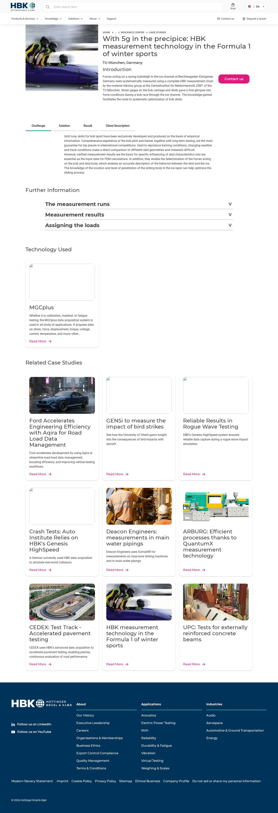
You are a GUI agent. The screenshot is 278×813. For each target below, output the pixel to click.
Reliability (148, 738)
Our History (85, 715)
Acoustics (148, 715)
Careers (82, 730)
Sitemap (125, 781)
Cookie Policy (81, 781)
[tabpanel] (139, 156)
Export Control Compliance (97, 753)
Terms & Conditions (91, 768)
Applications (151, 704)
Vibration (148, 753)
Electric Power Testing (158, 723)
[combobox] (133, 6)
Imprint (62, 781)
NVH (144, 730)
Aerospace (214, 723)
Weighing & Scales (155, 768)
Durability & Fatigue (156, 745)
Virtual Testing (152, 761)
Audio (210, 715)
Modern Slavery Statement (32, 781)
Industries (214, 704)
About (81, 704)
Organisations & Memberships (99, 738)
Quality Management (92, 761)
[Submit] (47, 7)
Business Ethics (88, 745)
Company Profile (176, 781)
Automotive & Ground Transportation (235, 730)
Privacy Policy (105, 781)
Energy (211, 738)
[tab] (39, 126)
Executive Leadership (93, 723)
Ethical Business (147, 781)
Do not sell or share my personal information (226, 781)
